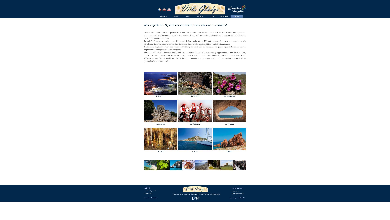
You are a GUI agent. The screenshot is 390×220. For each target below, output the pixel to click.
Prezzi (188, 16)
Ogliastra (236, 16)
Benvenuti (163, 16)
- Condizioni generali (150, 191)
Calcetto (212, 16)
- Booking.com (235, 191)
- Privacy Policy (148, 193)
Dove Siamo (224, 16)
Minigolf (200, 16)
